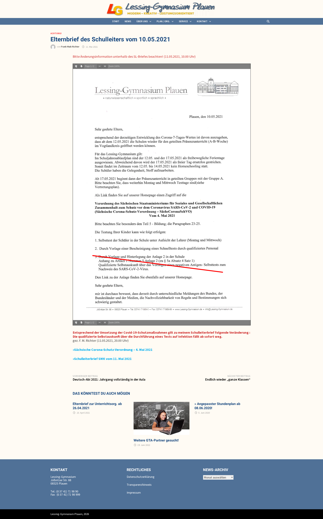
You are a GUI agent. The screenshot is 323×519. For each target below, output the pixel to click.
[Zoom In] (104, 66)
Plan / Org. (163, 21)
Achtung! (56, 33)
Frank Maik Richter (70, 46)
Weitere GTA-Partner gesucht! (156, 440)
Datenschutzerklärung (140, 477)
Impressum (134, 492)
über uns (142, 21)
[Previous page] (76, 66)
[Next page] (81, 66)
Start (115, 21)
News (128, 21)
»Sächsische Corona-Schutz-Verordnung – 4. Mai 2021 (113, 349)
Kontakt (202, 21)
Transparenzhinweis (139, 485)
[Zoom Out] (99, 66)
